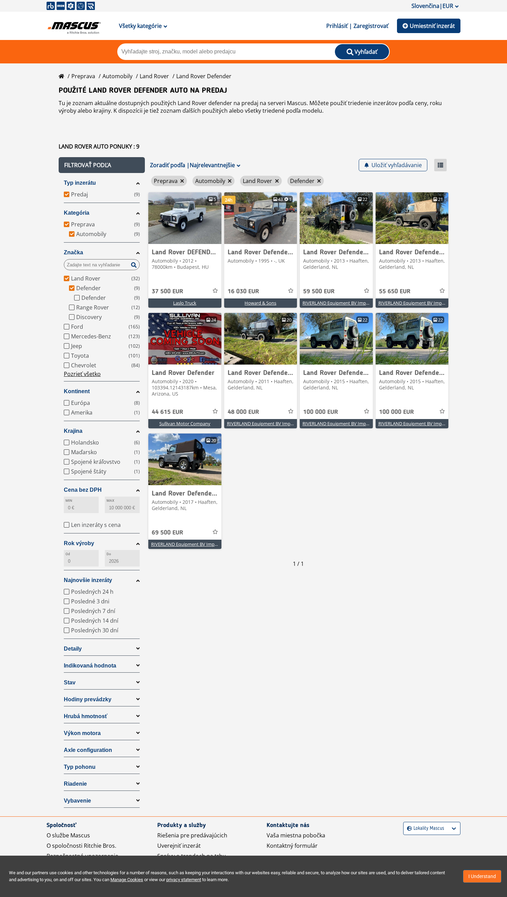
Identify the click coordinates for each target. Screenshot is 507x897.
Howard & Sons (260, 303)
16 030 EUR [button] (243, 291)
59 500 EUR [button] (319, 291)
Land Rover (154, 76)
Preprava (83, 76)
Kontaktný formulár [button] (292, 845)
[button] (102, 165)
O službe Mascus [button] (68, 835)
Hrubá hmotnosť (86, 716)
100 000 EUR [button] (320, 412)
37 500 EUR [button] (167, 291)
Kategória (76, 213)
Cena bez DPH (83, 490)
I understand (482, 876)
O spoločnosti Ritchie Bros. (81, 845)
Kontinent (77, 391)
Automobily (117, 76)
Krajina (73, 431)
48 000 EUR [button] (243, 412)
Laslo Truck (184, 303)
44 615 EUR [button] (167, 412)
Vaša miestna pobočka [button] (296, 835)
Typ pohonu (80, 767)
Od (68, 554)
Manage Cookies (126, 879)
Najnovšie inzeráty (88, 580)
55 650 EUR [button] (394, 291)
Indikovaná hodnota (90, 666)
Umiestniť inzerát (432, 26)
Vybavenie (77, 801)
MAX (110, 500)
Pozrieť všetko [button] (82, 374)
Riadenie (75, 784)
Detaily (73, 649)
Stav (70, 682)
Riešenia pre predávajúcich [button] (192, 835)
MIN (69, 500)
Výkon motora (82, 733)
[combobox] (408, 829)
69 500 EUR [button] (167, 533)
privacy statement (183, 879)
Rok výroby (79, 543)
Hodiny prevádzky (87, 699)
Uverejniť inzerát (179, 845)
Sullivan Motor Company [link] (184, 423)
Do (109, 554)
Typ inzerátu (80, 183)
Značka (73, 252)
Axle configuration (88, 750)
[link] (184, 218)
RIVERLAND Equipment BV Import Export (344, 303)
